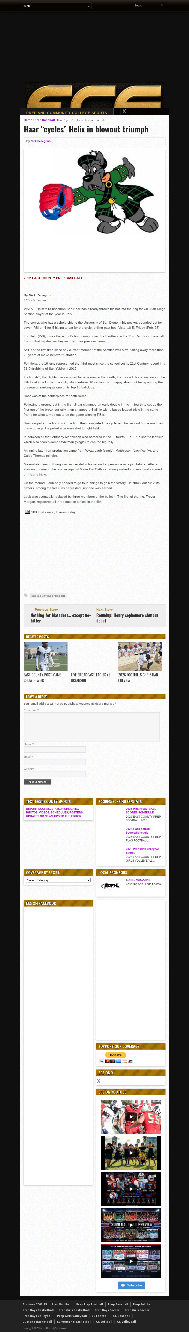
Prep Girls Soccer (137, 1310)
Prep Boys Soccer (107, 1310)
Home (28, 120)
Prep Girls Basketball (74, 1310)
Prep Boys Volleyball (37, 1316)
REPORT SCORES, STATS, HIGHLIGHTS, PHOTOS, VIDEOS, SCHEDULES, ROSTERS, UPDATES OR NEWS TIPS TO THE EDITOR (54, 812)
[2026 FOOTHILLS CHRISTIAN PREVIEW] (140, 670)
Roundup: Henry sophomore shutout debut (127, 617)
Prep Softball (142, 1304)
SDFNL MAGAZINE (138, 880)
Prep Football (61, 1304)
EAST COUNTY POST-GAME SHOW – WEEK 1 (42, 677)
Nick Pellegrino (40, 141)
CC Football (100, 1316)
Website (29, 769)
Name (29, 744)
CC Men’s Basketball (37, 1322)
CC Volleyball (126, 1322)
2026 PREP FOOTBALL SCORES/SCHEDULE (141, 810)
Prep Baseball (45, 120)
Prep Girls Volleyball (72, 1316)
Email (28, 757)
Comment (31, 710)
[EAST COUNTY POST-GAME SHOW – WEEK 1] (46, 670)
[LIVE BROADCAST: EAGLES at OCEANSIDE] (93, 670)
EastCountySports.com (48, 596)
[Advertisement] (106, 46)
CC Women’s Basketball (74, 1322)
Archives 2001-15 (35, 1304)
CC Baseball (121, 1316)
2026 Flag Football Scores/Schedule (138, 830)
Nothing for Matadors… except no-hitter (61, 617)
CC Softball (104, 1322)
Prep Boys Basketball (38, 1310)
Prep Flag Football (89, 1304)
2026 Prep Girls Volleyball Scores (142, 850)
